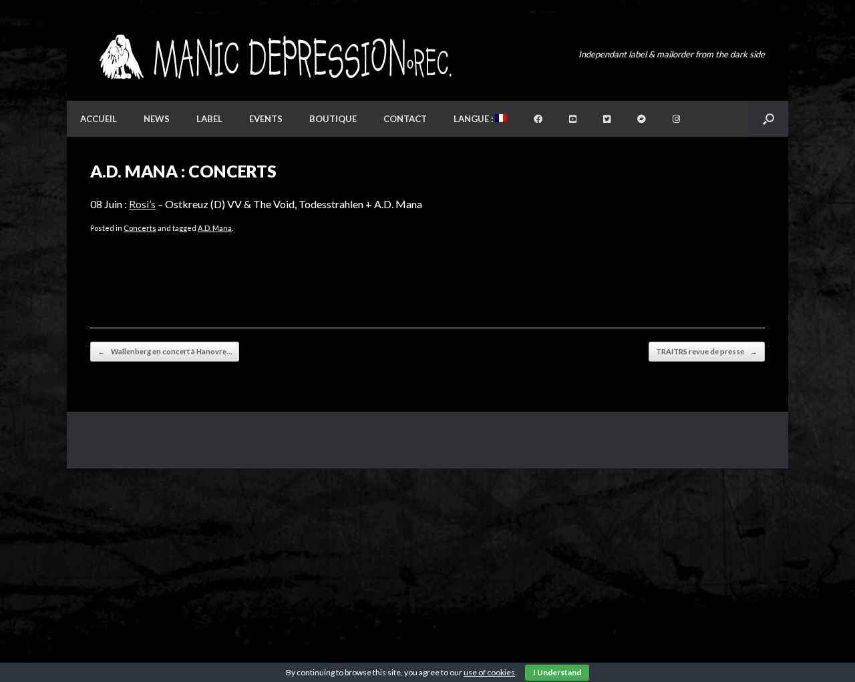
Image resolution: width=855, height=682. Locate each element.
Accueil (98, 118)
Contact (405, 118)
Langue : (474, 118)
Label (209, 118)
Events (266, 118)
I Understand (557, 672)
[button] (768, 119)
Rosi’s (142, 204)
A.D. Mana (215, 228)
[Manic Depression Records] (274, 57)
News (157, 118)
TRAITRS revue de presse (706, 351)
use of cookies (489, 672)
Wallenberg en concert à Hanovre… (165, 351)
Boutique (333, 118)
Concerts (140, 228)
